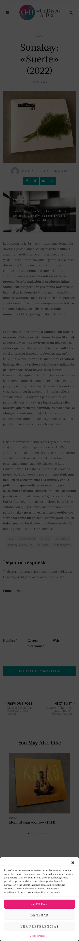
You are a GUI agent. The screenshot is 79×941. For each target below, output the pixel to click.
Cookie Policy (37, 935)
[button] (73, 862)
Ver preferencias (39, 926)
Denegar (39, 915)
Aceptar (39, 904)
